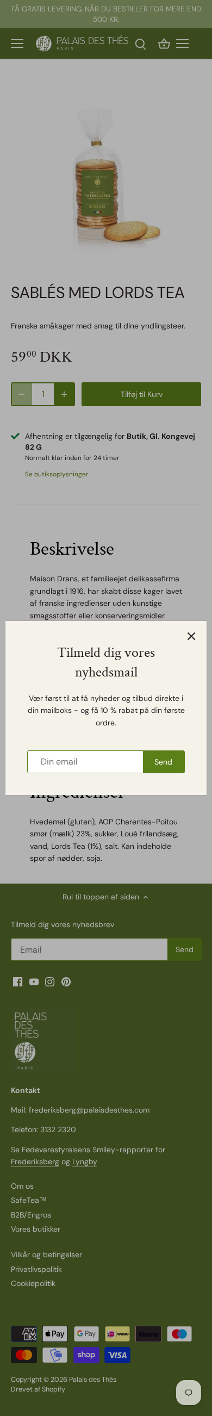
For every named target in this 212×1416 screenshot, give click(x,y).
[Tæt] (191, 636)
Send (163, 762)
